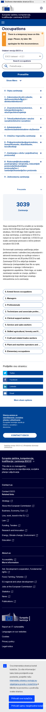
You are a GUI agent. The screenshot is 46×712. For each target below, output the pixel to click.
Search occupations (22, 61)
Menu (2, 22)
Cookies (5, 636)
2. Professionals (12, 305)
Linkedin (13, 386)
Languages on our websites (14, 631)
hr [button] (41, 8)
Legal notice (7, 646)
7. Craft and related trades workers (21, 338)
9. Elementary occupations (17, 351)
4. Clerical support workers (17, 318)
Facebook (13, 380)
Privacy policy (8, 641)
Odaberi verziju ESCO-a (12, 51)
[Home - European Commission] (8, 8)
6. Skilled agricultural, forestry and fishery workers (24, 331)
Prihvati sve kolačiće (21, 698)
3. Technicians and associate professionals (24, 312)
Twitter (12, 373)
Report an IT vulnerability (13, 626)
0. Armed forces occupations (18, 292)
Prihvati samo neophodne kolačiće (27, 706)
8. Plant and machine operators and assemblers (24, 345)
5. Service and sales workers (18, 325)
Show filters (11, 81)
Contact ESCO (8, 491)
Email (12, 393)
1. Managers (10, 298)
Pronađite (23, 74)
